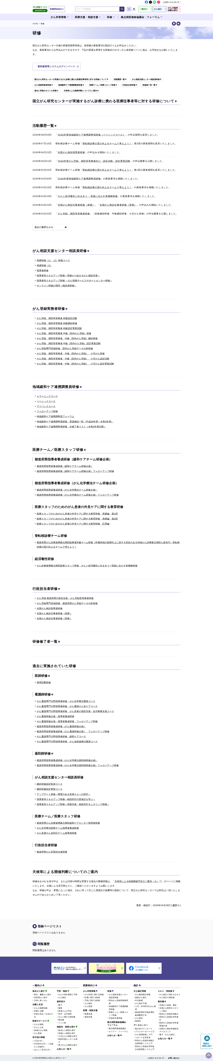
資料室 (60, 1001)
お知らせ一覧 (63, 1049)
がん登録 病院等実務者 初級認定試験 (57, 318)
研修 (109, 991)
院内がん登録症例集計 (168, 1014)
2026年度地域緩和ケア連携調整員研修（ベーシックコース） (91, 135)
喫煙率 (138, 1021)
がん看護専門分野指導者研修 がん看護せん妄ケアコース (67, 706)
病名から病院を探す (67, 1030)
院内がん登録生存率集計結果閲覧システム (144, 1047)
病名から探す (39, 991)
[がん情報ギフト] (106, 968)
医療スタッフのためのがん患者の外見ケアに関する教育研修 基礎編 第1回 (77, 513)
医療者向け (89, 985)
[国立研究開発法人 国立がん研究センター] (69, 968)
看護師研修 (43, 694)
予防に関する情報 (92, 1000)
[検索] (121, 9)
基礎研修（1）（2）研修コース (53, 260)
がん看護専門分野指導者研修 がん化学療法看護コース (66, 701)
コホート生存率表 (142, 1037)
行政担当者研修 (45, 589)
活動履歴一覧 (43, 125)
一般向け (37, 985)
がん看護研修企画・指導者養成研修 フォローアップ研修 (67, 721)
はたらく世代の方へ (42, 1050)
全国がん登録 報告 (168, 1005)
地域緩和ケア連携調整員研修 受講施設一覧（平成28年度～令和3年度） (75, 421)
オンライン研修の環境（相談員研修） (57, 285)
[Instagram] (158, 2)
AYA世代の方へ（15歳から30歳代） (43, 1045)
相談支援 (88, 1017)
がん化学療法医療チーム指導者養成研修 (58, 828)
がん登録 (38, 1033)
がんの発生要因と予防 (67, 994)
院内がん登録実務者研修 (118, 1001)
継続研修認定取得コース (49, 784)
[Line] (154, 2)
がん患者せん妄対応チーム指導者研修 (57, 833)
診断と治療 (39, 1011)
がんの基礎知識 (40, 1008)
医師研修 (41, 676)
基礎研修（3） (44, 265)
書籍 (60, 1008)
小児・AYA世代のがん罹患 (145, 1007)
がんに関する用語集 (67, 1017)
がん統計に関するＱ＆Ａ (169, 994)
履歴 (174, 905)
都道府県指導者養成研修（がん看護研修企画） (61, 726)
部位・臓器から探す (42, 994)
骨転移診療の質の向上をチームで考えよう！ (107, 143)
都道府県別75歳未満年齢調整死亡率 (144, 1013)
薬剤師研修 (43, 753)
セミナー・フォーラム (118, 1031)
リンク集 (62, 1023)
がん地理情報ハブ (142, 1034)
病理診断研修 (44, 682)
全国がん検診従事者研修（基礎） (76, 205)
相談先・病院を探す (66, 1027)
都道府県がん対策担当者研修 (52, 852)
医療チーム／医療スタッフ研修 (58, 450)
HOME (35, 24)
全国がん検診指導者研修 (71, 152)
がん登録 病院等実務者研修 (74, 213)
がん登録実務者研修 (49, 309)
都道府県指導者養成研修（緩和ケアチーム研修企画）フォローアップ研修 (75, 471)
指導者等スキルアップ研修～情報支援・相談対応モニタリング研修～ (73, 804)
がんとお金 (39, 1027)
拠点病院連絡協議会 (117, 1028)
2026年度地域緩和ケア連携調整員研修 (79, 178)
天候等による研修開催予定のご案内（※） (137, 881)
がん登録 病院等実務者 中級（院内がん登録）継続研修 (67, 338)
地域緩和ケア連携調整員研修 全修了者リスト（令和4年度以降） (71, 426)
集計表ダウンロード (143, 1029)
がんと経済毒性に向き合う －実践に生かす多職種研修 (88, 196)
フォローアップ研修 (47, 411)
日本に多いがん (40, 1000)
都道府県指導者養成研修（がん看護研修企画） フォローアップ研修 (73, 731)
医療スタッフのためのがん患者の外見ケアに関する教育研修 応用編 (73, 524)
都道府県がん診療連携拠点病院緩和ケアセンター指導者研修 (68, 823)
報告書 (61, 1020)
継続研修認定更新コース (49, 789)
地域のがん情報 (40, 1030)
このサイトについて (171, 2)
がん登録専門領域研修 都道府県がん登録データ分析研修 (67, 603)
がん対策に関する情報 (94, 994)
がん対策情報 (89, 991)
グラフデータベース (143, 1032)
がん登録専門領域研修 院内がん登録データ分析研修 (65, 348)
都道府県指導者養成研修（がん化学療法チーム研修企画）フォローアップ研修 (78, 495)
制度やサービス (40, 1021)
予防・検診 (62, 991)
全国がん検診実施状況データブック (168, 1030)
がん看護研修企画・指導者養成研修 (55, 716)
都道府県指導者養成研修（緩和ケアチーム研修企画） (65, 466)
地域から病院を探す (67, 1033)
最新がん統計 (141, 997)
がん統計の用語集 (167, 997)
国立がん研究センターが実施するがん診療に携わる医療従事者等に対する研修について (103, 101)
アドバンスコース (46, 406)
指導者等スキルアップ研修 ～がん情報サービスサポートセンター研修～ (74, 280)
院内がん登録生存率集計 (168, 1018)
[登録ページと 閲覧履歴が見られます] (174, 24)
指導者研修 (42, 270)
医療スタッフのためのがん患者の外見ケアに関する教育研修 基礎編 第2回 (77, 518)
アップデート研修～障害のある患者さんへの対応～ (64, 794)
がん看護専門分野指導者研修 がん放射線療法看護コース (67, 741)
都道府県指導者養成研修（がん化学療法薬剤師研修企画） (67, 760)
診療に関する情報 (92, 997)
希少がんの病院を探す (67, 1045)
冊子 (60, 1005)
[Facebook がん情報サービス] (144, 968)
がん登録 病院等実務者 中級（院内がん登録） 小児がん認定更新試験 (75, 363)
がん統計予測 (141, 1003)
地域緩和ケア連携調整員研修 (56, 387)
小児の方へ (39, 1041)
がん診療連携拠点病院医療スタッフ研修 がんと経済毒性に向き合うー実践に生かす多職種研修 (87, 565)
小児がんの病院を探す (67, 1036)
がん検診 (62, 997)
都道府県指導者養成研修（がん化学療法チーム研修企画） (67, 490)
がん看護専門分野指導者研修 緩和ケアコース (61, 736)
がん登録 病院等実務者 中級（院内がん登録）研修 (64, 333)
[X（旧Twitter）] (150, 2)
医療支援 (88, 1014)
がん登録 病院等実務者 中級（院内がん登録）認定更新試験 (69, 343)
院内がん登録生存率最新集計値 (168, 1024)
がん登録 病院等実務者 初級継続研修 (57, 323)
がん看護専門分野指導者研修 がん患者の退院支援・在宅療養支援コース (75, 711)
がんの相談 (39, 1024)
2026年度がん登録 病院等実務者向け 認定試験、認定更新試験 (94, 161)
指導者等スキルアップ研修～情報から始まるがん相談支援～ (68, 275)
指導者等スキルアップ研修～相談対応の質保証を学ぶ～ (66, 799)
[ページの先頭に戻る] (209, 1055)
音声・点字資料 (65, 1014)
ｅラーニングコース (47, 396)
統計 (136, 985)
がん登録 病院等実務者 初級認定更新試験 (59, 328)
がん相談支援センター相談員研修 (60, 251)
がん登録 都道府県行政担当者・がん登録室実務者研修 (65, 598)
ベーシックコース (46, 401)
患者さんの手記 (65, 1011)
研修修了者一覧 (45, 641)
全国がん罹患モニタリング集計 (168, 1009)
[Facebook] (146, 2)
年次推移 (139, 1000)
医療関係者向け (57, 9)
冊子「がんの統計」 (168, 1034)
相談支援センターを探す (67, 1040)
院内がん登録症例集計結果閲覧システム (144, 1041)
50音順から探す (41, 997)
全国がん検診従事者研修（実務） (118, 205)
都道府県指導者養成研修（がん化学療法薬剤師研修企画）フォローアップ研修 (78, 765)
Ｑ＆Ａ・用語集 (165, 991)
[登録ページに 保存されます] (178, 24)
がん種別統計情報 (142, 994)
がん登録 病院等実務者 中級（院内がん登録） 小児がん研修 (71, 353)
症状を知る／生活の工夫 (43, 1015)
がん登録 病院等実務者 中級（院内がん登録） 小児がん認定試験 (73, 358)
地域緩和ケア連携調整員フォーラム (55, 416)
